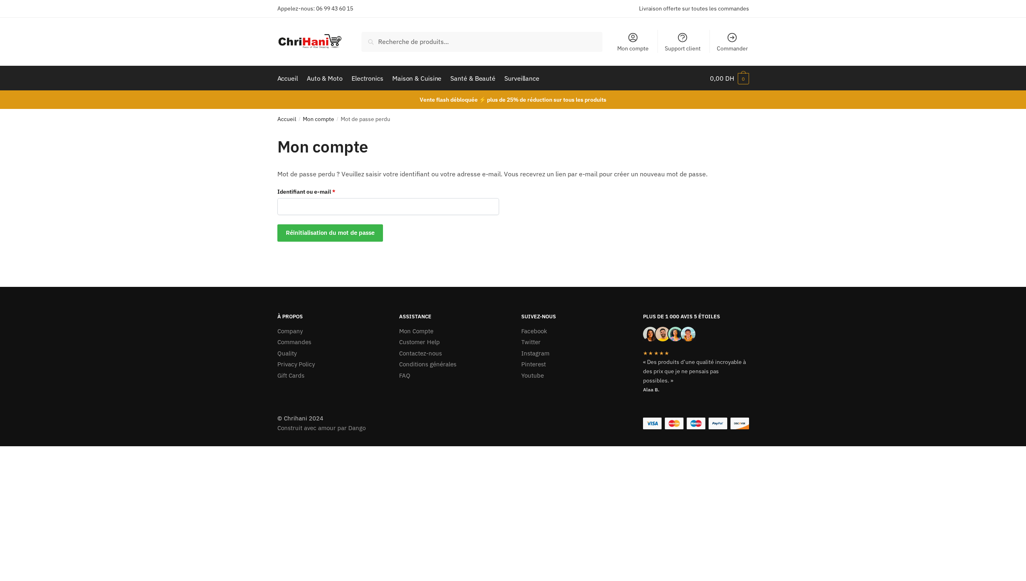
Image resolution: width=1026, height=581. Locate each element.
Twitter (531, 342)
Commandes (294, 342)
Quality (287, 353)
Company (290, 331)
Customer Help (419, 342)
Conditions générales (427, 364)
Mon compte (633, 48)
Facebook (534, 331)
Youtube (532, 375)
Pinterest (533, 364)
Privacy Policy (296, 364)
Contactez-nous (420, 353)
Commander (732, 48)
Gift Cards (290, 375)
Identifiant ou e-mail (320, 191)
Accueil (286, 119)
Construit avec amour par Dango (321, 428)
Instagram (535, 353)
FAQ (404, 375)
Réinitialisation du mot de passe (330, 232)
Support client (683, 48)
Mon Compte (416, 331)
